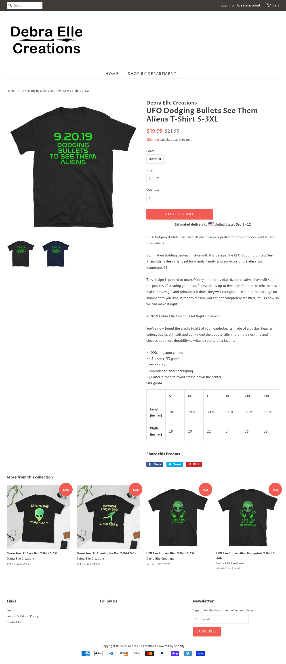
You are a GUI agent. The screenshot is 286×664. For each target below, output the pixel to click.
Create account (249, 5)
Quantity (152, 189)
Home (112, 73)
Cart (275, 5)
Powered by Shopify (171, 646)
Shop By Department (153, 73)
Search (11, 610)
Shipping (152, 139)
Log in (225, 5)
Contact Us (14, 622)
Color (150, 151)
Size (149, 170)
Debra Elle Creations (142, 646)
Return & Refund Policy (22, 616)
